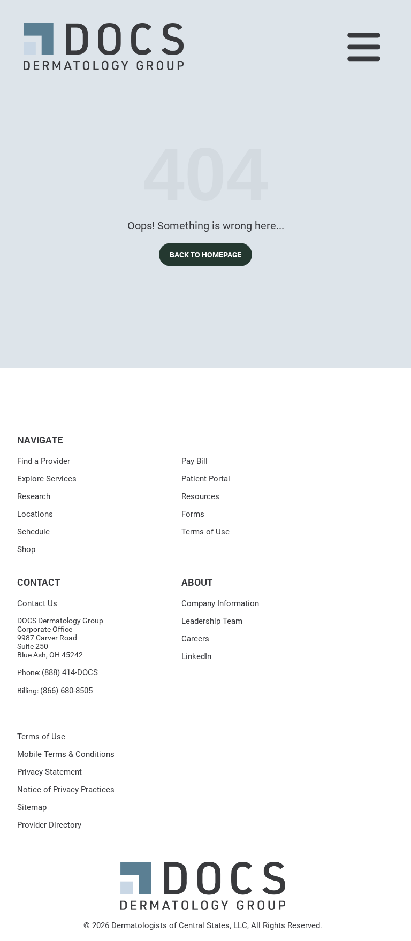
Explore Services (47, 479)
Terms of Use (205, 532)
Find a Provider (43, 461)
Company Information (220, 603)
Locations (35, 514)
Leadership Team (211, 621)
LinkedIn (196, 656)
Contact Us (37, 603)
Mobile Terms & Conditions (66, 754)
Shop (26, 549)
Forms (192, 514)
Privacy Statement (49, 772)
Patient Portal (205, 479)
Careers (195, 639)
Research (33, 496)
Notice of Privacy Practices (66, 789)
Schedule (33, 532)
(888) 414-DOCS (70, 672)
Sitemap (32, 807)
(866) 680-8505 (66, 690)
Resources (200, 496)
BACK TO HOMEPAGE (205, 254)
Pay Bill (194, 461)
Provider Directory (49, 825)
